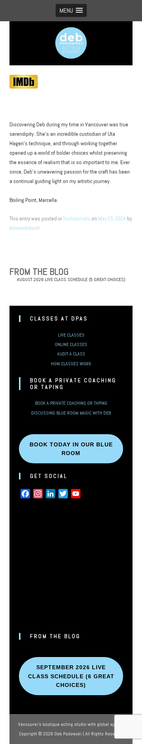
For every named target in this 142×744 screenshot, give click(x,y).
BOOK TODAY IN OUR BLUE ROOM (71, 448)
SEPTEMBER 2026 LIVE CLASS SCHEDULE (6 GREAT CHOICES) (71, 676)
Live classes (71, 335)
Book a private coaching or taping (71, 403)
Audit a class (71, 354)
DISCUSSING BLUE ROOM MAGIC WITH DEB (71, 413)
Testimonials (76, 218)
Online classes (71, 344)
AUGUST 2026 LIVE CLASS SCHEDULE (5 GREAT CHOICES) (71, 279)
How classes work (71, 364)
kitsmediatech (24, 228)
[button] (71, 10)
